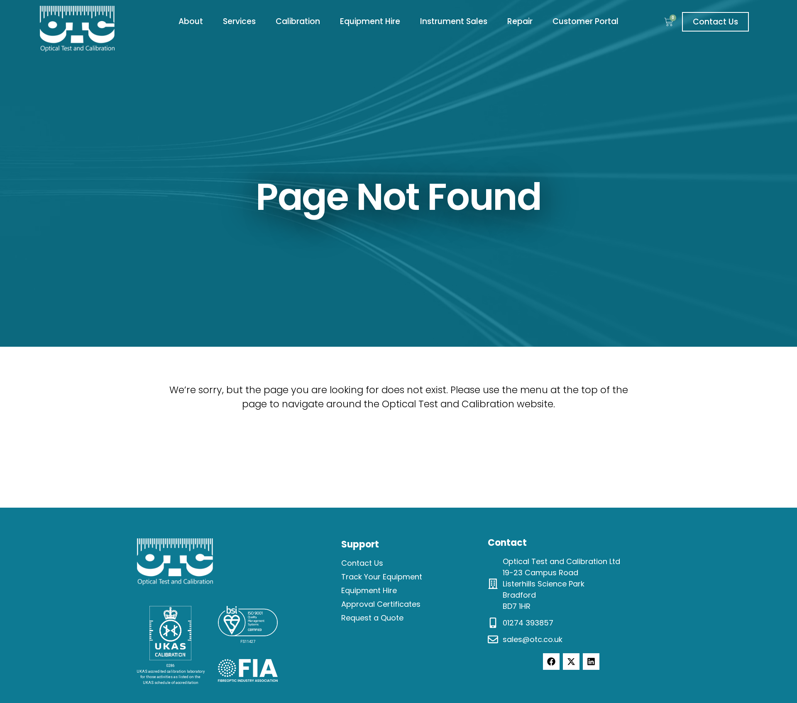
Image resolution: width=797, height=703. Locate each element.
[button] (191, 22)
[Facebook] (551, 661)
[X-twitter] (571, 661)
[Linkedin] (591, 661)
